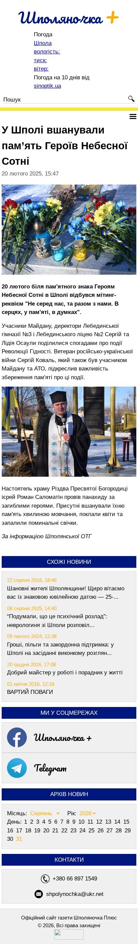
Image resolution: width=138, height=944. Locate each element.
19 (38, 830)
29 (128, 830)
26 (101, 830)
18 (29, 830)
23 (74, 830)
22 (65, 830)
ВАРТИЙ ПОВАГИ (30, 692)
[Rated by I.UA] (69, 938)
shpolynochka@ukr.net (75, 894)
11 (91, 822)
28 (119, 830)
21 (56, 830)
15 (126, 822)
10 (82, 822)
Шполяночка (69, 17)
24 (83, 830)
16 (11, 830)
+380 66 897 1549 (75, 878)
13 (109, 822)
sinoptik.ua (47, 86)
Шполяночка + (63, 737)
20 (47, 830)
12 (100, 822)
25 (92, 830)
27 (110, 830)
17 (20, 830)
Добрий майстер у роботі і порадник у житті (65, 672)
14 (118, 822)
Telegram (50, 767)
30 (11, 839)
